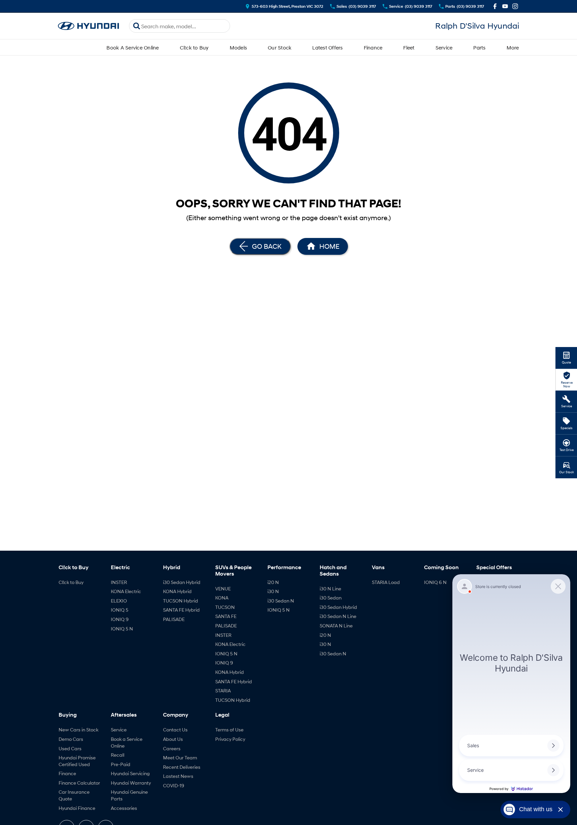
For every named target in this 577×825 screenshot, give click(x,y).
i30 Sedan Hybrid (181, 582)
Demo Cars (71, 739)
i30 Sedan (331, 597)
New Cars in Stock (78, 729)
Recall (117, 755)
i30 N (273, 591)
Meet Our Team (180, 757)
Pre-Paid (120, 764)
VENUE (223, 588)
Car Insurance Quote (74, 795)
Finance (373, 47)
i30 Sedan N (280, 601)
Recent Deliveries (181, 767)
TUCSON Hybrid (180, 601)
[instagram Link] (515, 6)
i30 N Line (330, 588)
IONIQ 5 (119, 610)
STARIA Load (386, 582)
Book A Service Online (132, 47)
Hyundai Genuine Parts (129, 795)
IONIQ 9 (120, 619)
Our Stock (279, 47)
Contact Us (175, 729)
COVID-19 (173, 785)
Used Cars (70, 748)
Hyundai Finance (77, 808)
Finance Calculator (79, 783)
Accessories (124, 808)
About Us (173, 739)
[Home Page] (88, 26)
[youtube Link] (505, 6)
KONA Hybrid (177, 591)
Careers (172, 748)
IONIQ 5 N (122, 628)
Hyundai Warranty (131, 783)
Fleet (408, 47)
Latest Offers (327, 47)
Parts (479, 47)
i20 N (273, 582)
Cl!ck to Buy (194, 47)
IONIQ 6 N (435, 582)
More (513, 47)
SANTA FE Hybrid (181, 610)
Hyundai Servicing (130, 773)
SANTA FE (225, 616)
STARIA (223, 690)
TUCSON (225, 607)
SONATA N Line (336, 625)
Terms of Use (229, 729)
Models (238, 47)
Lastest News (178, 776)
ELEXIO (119, 601)
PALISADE (174, 619)
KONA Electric (126, 591)
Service (444, 47)
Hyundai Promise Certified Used (77, 761)
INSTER (119, 582)
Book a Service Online (126, 742)
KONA (221, 597)
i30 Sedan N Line (338, 616)
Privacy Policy (230, 739)
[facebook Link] (495, 6)
